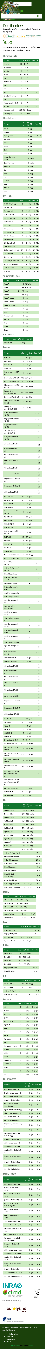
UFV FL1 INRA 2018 (8, 500)
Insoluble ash (7, 82)
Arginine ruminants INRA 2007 (11, 714)
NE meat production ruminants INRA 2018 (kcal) (11, 392)
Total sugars (7, 106)
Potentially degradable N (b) (11, 596)
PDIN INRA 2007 (8, 548)
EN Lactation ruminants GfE (11, 788)
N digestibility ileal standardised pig (9, 875)
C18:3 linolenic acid (9, 232)
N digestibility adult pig (10, 870)
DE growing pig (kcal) (9, 810)
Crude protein (7, 67)
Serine (5, 1071)
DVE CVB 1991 (7, 726)
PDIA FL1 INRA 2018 (8, 504)
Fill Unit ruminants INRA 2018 (11, 378)
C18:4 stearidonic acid (9, 236)
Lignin (5, 92)
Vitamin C (6, 326)
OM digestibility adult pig (10, 863)
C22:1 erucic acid (8, 257)
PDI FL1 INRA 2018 (8, 507)
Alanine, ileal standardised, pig (12, 1146)
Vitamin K (6, 294)
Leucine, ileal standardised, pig (12, 1120)
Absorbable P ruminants (10, 658)
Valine (5, 1032)
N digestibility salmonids (10, 994)
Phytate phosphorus (9, 136)
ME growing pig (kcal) (9, 814)
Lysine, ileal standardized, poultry (13, 1184)
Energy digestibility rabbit (10, 967)
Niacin (5, 312)
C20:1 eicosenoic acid (9, 243)
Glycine (6, 1067)
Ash (5, 78)
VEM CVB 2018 (7, 719)
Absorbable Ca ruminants (10, 661)
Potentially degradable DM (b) (11, 642)
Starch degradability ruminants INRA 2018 (9, 431)
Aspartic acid (7, 1060)
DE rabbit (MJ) (7, 960)
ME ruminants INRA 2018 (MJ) (11, 397)
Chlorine (6, 150)
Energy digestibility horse (10, 934)
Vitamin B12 (7, 309)
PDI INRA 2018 (7, 368)
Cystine (6, 1018)
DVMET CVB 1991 (8, 736)
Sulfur (5, 153)
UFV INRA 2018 (7, 361)
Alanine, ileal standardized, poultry (13, 1253)
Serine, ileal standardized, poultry (13, 1272)
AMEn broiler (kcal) (8, 903)
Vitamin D (6, 287)
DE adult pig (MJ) (8, 842)
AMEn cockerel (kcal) (9, 900)
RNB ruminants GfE (9, 795)
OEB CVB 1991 (7, 729)
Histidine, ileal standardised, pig (12, 1139)
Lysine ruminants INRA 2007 (11, 666)
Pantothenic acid (8, 316)
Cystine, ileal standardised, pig (12, 1100)
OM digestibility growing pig (11, 860)
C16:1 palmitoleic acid (9, 218)
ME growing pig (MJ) (9, 835)
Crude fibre (6, 71)
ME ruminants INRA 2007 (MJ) (11, 558)
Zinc (5, 170)
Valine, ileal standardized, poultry (13, 1221)
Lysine (5, 1007)
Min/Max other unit (24, 50)
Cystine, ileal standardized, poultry (13, 1200)
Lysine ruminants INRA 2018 (11, 444)
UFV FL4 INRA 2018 (8, 520)
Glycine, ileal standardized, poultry (13, 1269)
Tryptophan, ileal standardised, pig (13, 1110)
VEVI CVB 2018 (7, 722)
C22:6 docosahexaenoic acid (11, 264)
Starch (5, 99)
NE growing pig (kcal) (9, 817)
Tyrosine (6, 1042)
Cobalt (5, 184)
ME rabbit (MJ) (7, 964)
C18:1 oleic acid (7, 225)
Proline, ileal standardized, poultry (13, 1276)
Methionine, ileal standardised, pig (13, 1096)
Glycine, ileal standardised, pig (12, 1162)
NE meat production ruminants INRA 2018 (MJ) (10, 407)
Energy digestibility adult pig (11, 856)
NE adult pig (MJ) (8, 849)
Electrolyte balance (9, 163)
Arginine (6, 1053)
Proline (6, 1074)
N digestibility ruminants (10, 574)
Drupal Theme (15, 1345)
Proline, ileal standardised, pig (12, 1169)
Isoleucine (6, 1028)
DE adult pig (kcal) (8, 821)
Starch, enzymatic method (11, 103)
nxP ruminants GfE (8, 792)
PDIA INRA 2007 (8, 544)
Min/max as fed (35, 47)
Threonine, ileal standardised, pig (12, 1093)
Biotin (5, 323)
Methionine (7, 1014)
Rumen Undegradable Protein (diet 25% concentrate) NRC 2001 (11, 773)
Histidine (6, 1049)
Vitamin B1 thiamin (9, 298)
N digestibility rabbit (9, 971)
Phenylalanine (7, 1039)
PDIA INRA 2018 (8, 365)
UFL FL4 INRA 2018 (8, 517)
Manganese (7, 166)
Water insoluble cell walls (10, 96)
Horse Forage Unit (8, 937)
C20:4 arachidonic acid (9, 246)
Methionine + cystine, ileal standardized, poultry (11, 1204)
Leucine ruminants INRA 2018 (11, 474)
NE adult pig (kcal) (8, 828)
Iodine (5, 191)
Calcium (6, 129)
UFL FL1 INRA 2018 (8, 497)
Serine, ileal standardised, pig (11, 1165)
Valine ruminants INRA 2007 (11, 690)
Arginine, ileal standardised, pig (12, 1143)
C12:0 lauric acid (8, 207)
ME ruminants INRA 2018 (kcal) (12, 381)
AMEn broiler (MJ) (8, 910)
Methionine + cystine (9, 1021)
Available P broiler (8, 917)
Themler (30, 1345)
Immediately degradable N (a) (11, 593)
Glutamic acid (7, 1064)
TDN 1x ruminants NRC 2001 (11, 740)
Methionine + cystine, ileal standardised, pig (11, 1105)
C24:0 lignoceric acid (9, 268)
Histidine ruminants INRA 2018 (12, 486)
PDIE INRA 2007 (8, 551)
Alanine (6, 1057)
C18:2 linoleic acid (8, 229)
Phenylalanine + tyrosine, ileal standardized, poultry (12, 1239)
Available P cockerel (9, 914)
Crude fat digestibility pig (10, 880)
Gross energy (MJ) (8, 113)
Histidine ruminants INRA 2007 (12, 708)
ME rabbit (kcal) (8, 957)
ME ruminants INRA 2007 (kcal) (12, 555)
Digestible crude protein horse (12, 941)
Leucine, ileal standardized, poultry (13, 1225)
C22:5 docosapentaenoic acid (11, 261)
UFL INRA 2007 (7, 537)
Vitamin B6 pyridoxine (9, 305)
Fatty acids (7, 271)
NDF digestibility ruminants (11, 583)
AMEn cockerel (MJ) (9, 907)
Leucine (6, 1035)
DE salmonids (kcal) (9, 984)
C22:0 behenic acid (8, 254)
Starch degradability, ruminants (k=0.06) (9, 607)
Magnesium (7, 139)
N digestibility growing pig (10, 867)
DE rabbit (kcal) (8, 953)
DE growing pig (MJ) (8, 831)
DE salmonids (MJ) (8, 987)
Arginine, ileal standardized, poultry (13, 1250)
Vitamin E (6, 291)
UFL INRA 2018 (7, 358)
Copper (5, 174)
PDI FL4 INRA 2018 (8, 527)
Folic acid (6, 319)
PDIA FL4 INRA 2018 (9, 524)
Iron (5, 177)
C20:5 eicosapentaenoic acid (11, 250)
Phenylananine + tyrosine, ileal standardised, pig (12, 1134)
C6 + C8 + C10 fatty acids (10, 204)
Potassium (6, 143)
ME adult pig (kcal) (8, 824)
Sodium (6, 146)
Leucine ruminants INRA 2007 (11, 696)
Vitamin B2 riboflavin (9, 302)
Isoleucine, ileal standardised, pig (12, 1113)
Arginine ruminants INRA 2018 (11, 492)
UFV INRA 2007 (7, 540)
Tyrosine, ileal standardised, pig (12, 1130)
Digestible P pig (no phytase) (11, 884)
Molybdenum (7, 188)
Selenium (6, 181)
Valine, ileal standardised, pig (11, 1117)
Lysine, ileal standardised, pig (11, 1089)
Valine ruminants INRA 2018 (11, 468)
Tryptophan (7, 1025)
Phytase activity (8, 342)
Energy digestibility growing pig (12, 853)
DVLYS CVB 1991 (8, 733)
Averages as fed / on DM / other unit (17, 47)
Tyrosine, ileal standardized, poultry (13, 1234)
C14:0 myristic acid (8, 211)
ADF (5, 89)
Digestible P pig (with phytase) (12, 887)
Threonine (6, 1010)
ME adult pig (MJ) (8, 846)
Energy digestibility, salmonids (12, 991)
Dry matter (7, 64)
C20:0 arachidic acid (9, 239)
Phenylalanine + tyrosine (10, 1046)
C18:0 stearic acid (8, 222)
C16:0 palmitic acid (9, 214)
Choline (6, 330)
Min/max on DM (10, 50)
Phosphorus (7, 132)
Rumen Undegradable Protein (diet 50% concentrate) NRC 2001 (11, 782)
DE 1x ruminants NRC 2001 (10, 743)
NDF (5, 85)
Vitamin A (6, 284)
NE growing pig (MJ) (8, 839)
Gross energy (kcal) (9, 110)
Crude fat (6, 74)
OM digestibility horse (9, 930)
